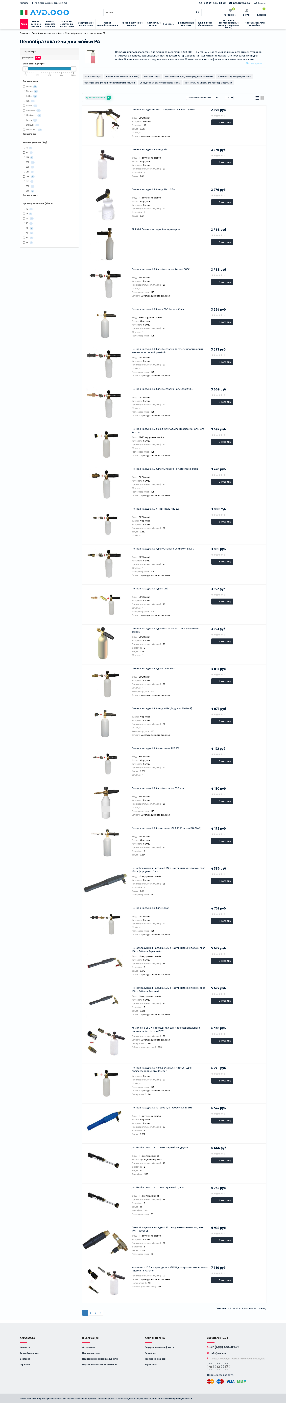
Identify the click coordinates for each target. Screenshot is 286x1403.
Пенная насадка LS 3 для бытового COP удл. (158, 788)
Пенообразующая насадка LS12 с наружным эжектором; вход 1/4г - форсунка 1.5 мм (168, 870)
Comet (29, 86)
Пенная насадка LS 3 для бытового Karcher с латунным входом (165, 630)
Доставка (25, 1359)
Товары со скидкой (155, 1359)
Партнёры (150, 1353)
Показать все (30, 134)
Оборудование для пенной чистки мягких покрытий (109, 83)
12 (28, 148)
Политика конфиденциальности (100, 1359)
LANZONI (30, 125)
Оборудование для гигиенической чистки (160, 83)
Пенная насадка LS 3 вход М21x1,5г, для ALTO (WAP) (162, 708)
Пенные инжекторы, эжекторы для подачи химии (189, 76)
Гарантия (25, 1364)
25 (28, 223)
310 (29, 181)
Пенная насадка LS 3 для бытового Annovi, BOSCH (161, 269)
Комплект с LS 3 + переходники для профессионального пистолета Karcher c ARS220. (166, 1029)
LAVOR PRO (31, 130)
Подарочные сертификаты (159, 1347)
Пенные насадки (152, 76)
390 (29, 191)
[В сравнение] (93, 110)
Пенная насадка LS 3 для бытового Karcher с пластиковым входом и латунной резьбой (167, 351)
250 (29, 172)
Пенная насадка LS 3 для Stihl (150, 588)
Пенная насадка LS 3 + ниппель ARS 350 (155, 748)
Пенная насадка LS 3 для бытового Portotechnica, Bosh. (165, 468)
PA (38, 58)
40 (29, 233)
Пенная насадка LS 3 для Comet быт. (153, 668)
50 (29, 238)
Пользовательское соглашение (99, 1364)
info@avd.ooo (241, 2)
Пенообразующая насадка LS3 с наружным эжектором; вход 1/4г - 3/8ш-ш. (168, 1229)
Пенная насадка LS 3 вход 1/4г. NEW (153, 189)
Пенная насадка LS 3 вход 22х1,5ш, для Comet (159, 309)
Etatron (29, 91)
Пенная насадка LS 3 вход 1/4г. (150, 149)
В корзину (225, 122)
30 (28, 152)
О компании (88, 1347)
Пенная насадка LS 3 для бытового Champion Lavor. (163, 548)
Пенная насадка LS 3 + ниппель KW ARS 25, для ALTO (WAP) (166, 828)
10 (28, 209)
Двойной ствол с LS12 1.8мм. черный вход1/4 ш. (160, 1147)
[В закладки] (87, 110)
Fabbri (29, 96)
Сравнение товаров (98, 97)
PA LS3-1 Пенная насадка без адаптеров (156, 229)
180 (29, 162)
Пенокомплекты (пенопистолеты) (122, 76)
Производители (91, 1353)
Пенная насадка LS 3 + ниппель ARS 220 (155, 508)
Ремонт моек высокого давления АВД (49, 3)
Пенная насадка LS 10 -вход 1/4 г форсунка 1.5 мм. (162, 1107)
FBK (27, 101)
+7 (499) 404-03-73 (214, 2)
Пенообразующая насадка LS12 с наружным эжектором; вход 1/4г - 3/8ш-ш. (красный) (168, 949)
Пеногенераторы (92, 76)
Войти (246, 15)
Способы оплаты (29, 1353)
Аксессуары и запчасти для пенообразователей (208, 83)
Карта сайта (151, 1364)
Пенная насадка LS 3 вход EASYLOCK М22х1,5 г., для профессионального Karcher (162, 1069)
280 (29, 176)
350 (29, 186)
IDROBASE (30, 111)
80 (29, 242)
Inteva (29, 120)
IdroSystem (31, 115)
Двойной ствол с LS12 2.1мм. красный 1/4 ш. (158, 1187)
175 (29, 157)
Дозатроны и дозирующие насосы (234, 76)
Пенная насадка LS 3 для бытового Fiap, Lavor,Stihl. (162, 388)
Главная (24, 33)
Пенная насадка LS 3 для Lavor (150, 908)
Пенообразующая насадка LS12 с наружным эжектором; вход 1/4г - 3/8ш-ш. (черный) (168, 989)
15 (28, 214)
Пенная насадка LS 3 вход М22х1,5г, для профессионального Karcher (168, 430)
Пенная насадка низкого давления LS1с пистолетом (163, 109)
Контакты (24, 3)
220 (29, 167)
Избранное (230, 12)
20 (29, 218)
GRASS (29, 106)
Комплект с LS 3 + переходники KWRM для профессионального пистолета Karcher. (170, 1269)
